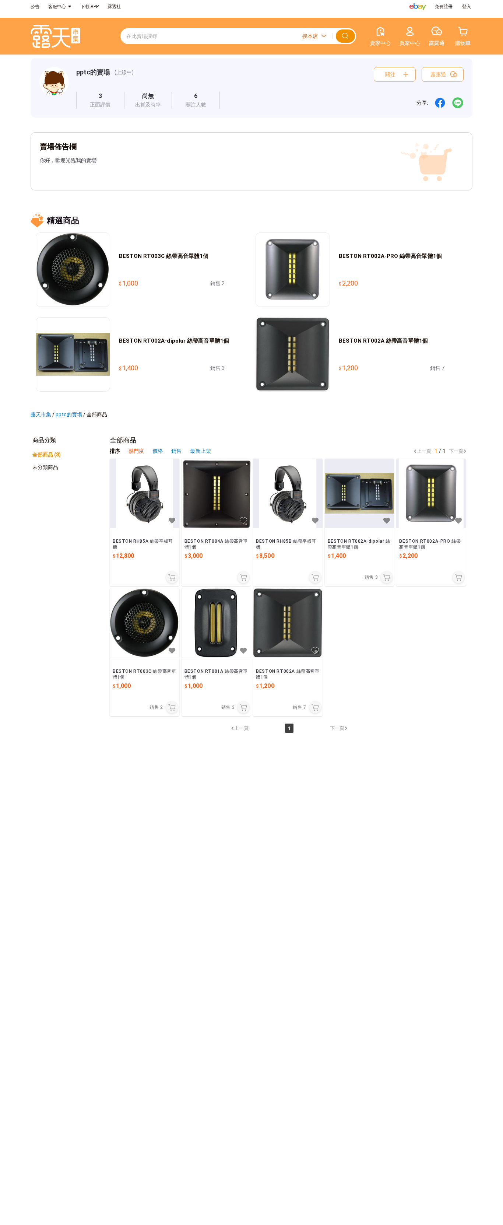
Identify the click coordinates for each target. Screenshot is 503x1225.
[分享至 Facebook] (440, 103)
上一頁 (424, 451)
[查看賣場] (54, 88)
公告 (35, 6)
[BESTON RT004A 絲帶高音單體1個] (216, 493)
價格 (158, 451)
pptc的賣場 (93, 72)
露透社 (114, 6)
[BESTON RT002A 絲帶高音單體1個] (288, 623)
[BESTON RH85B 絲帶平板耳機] (288, 493)
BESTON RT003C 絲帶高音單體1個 (163, 256)
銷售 (177, 451)
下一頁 (456, 451)
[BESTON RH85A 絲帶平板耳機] (144, 493)
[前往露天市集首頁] (55, 36)
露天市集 (41, 414)
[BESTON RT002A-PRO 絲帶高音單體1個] (431, 493)
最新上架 (200, 451)
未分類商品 (45, 467)
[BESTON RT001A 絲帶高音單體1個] (216, 623)
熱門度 (136, 451)
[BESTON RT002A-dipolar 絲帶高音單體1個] (359, 493)
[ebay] (417, 7)
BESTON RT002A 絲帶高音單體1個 (383, 340)
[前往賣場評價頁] (100, 100)
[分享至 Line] (458, 103)
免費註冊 (444, 6)
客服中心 (57, 6)
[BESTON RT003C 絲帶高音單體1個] (144, 623)
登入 (466, 6)
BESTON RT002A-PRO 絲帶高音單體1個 (390, 256)
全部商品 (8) (46, 455)
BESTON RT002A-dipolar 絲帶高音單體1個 (174, 340)
